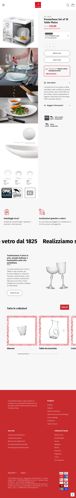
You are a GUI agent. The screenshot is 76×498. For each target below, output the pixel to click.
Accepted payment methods (18, 444)
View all (65, 307)
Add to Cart (57, 53)
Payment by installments (16, 441)
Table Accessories (48, 348)
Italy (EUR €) (11, 473)
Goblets (50, 405)
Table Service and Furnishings (57, 414)
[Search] (68, 5)
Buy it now (57, 60)
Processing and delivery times (18, 447)
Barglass (57, 444)
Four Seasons (59, 460)
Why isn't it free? (51, 74)
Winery (56, 447)
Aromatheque (59, 438)
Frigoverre (58, 454)
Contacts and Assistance (16, 435)
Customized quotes (14, 438)
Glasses (11, 348)
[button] (12, 330)
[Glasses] (22, 331)
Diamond (57, 451)
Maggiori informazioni (55, 105)
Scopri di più (14, 293)
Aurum (56, 441)
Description (51, 83)
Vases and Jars (52, 424)
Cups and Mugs (52, 417)
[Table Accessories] (54, 331)
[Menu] (3, 5)
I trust (56, 457)
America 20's (58, 435)
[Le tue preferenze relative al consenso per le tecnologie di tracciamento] (72, 494)
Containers (51, 421)
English (23, 473)
